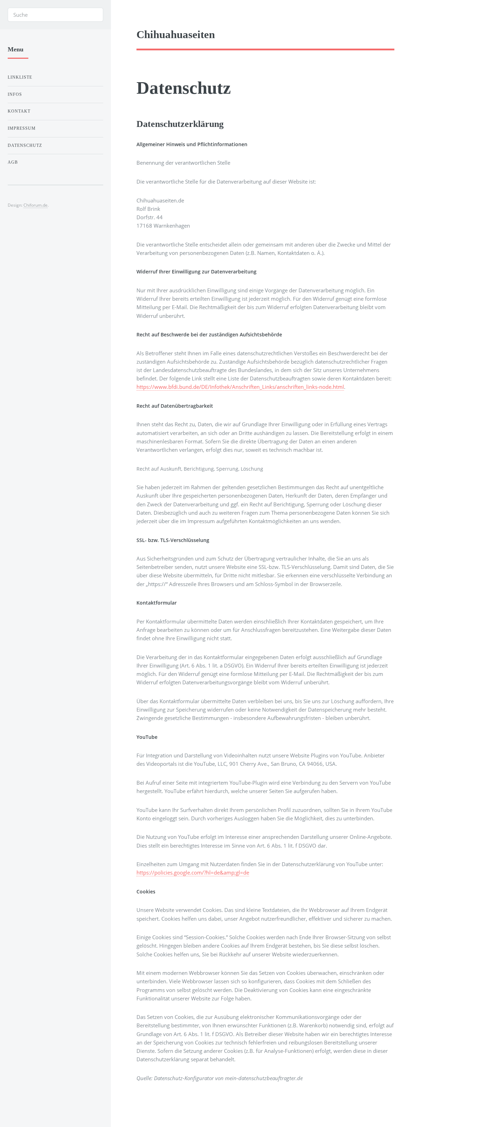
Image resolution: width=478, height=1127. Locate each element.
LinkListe (20, 77)
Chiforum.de (35, 205)
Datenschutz (25, 145)
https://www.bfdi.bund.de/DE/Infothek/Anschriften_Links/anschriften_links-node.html (240, 386)
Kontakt (19, 111)
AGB (13, 162)
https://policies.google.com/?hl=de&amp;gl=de (192, 872)
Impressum (22, 128)
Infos (15, 94)
